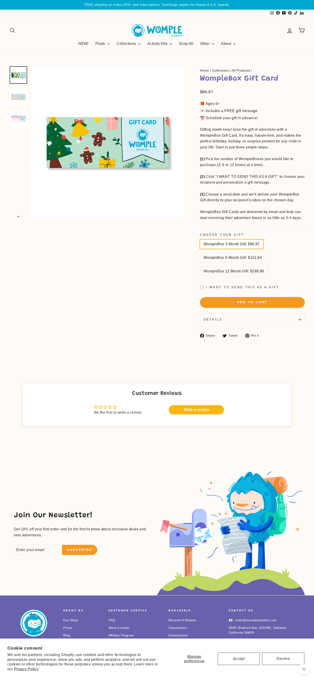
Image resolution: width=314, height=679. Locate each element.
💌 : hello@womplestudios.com (253, 620)
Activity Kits (157, 44)
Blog (66, 635)
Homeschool (178, 635)
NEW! (83, 44)
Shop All (186, 44)
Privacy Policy (26, 669)
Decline (283, 659)
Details (213, 319)
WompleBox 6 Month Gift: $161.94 (232, 258)
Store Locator (118, 628)
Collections (127, 44)
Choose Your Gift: (223, 235)
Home (204, 70)
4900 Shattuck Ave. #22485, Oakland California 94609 (257, 630)
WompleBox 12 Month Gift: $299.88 (233, 271)
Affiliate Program (121, 635)
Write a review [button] (196, 410)
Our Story (70, 620)
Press (67, 628)
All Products (241, 70)
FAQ (111, 620)
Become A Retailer (182, 620)
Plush (100, 44)
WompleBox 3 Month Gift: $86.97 (231, 244)
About (226, 44)
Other (205, 44)
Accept (239, 659)
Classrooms (177, 628)
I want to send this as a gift (242, 287)
